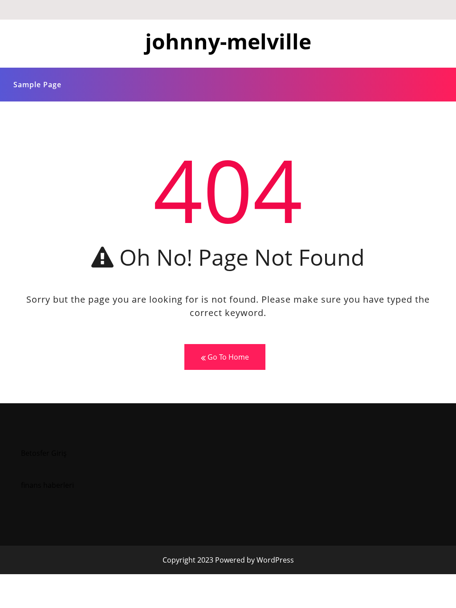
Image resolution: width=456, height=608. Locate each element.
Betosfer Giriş (44, 453)
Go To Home (227, 357)
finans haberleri (47, 485)
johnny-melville (228, 41)
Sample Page (37, 84)
